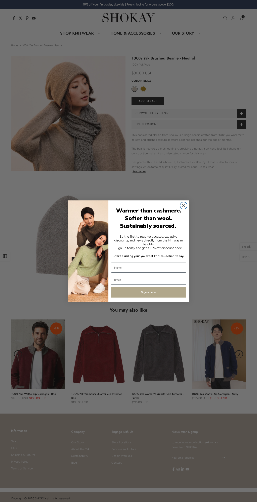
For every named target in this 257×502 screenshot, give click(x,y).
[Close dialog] (183, 205)
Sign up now (148, 292)
